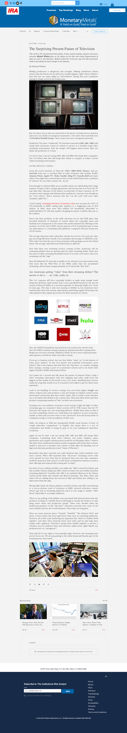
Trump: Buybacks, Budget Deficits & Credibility (61, 623)
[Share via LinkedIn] (39, 584)
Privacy (91, 709)
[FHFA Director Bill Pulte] (33, 611)
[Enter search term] (77, 3)
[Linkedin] (14, 3)
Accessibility (93, 703)
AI (30, 31)
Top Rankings (93, 694)
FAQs (90, 688)
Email (26, 687)
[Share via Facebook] (30, 584)
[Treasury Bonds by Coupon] (63, 611)
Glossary (91, 706)
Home (90, 681)
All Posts (22, 31)
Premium (92, 691)
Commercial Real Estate (51, 31)
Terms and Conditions (97, 712)
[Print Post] (48, 584)
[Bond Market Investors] (93, 611)
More (75, 31)
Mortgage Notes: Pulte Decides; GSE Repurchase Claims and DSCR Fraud (33, 623)
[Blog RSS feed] (6, 3)
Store (90, 700)
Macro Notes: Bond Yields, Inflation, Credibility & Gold (92, 623)
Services (91, 697)
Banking (37, 31)
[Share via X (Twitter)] (35, 584)
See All (105, 600)
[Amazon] (21, 3)
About (90, 684)
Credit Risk (66, 31)
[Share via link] (44, 584)
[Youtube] (17, 3)
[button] (112, 4)
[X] (10, 3)
